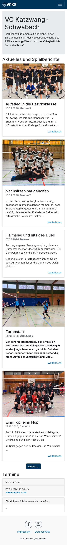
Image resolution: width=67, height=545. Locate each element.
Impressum (23, 531)
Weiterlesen (54, 131)
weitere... (33, 466)
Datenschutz (42, 531)
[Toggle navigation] (60, 4)
